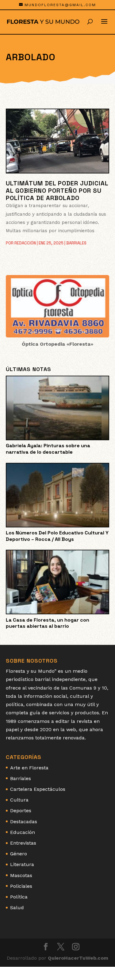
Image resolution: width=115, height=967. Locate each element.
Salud (17, 907)
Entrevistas (23, 843)
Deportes (20, 810)
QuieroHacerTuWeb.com (78, 958)
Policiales (21, 886)
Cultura (19, 800)
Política (19, 897)
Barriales (76, 243)
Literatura (22, 864)
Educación (22, 832)
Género (18, 854)
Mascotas (21, 875)
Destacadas (23, 821)
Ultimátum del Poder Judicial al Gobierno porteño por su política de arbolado (57, 190)
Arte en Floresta (29, 768)
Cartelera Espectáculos (37, 789)
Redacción (25, 243)
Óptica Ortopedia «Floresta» (57, 344)
